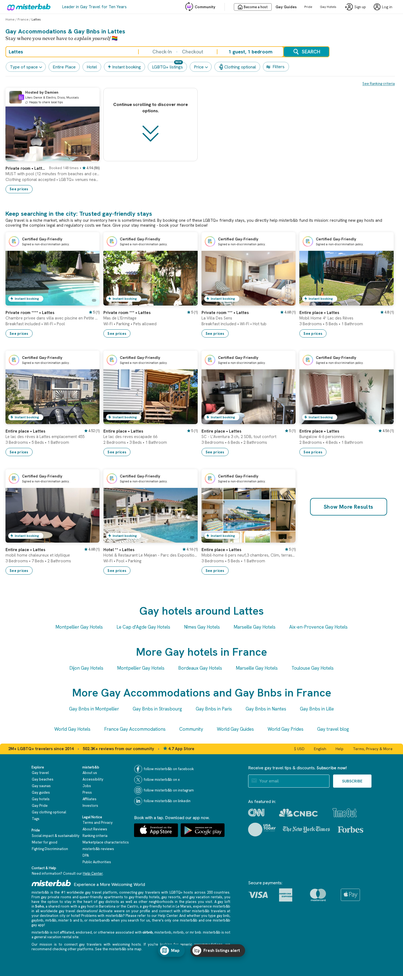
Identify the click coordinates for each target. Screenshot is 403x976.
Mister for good (44, 842)
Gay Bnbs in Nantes (266, 709)
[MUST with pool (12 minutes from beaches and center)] (90, 157)
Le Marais (183, 906)
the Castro (129, 906)
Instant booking (126, 67)
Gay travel (40, 772)
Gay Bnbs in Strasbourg (157, 709)
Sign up (360, 7)
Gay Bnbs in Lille (317, 709)
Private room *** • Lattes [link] (127, 312)
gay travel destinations (78, 911)
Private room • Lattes (25, 168)
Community (205, 6)
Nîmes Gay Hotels (202, 627)
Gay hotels (41, 799)
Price (199, 67)
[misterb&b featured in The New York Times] (306, 829)
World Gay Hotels (72, 729)
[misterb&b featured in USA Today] (262, 829)
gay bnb (223, 915)
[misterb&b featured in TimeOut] (345, 812)
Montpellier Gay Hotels (79, 627)
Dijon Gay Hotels (86, 668)
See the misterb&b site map (118, 949)
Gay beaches (42, 779)
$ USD (299, 748)
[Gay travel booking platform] (51, 883)
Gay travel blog (333, 729)
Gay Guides (286, 6)
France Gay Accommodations (135, 729)
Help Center (93, 873)
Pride (308, 7)
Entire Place (64, 67)
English (320, 748)
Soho (39, 906)
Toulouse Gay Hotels (312, 668)
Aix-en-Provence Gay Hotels (318, 627)
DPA (86, 855)
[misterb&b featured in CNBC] (298, 813)
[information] (21, 97)
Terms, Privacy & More (373, 748)
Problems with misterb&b (102, 915)
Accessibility (93, 779)
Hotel (92, 67)
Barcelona (107, 906)
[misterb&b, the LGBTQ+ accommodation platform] (27, 6)
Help (340, 748)
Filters (279, 67)
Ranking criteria (95, 835)
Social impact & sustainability (56, 835)
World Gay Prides (285, 729)
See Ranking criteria (378, 83)
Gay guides (41, 792)
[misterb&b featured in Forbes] (350, 829)
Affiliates (90, 799)
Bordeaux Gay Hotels (200, 668)
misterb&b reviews (98, 849)
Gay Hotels (328, 7)
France (23, 19)
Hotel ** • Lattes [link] (118, 549)
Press (87, 792)
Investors (90, 805)
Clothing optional (240, 67)
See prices (19, 189)
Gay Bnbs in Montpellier (94, 709)
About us (90, 772)
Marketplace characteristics (106, 842)
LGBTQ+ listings (167, 67)
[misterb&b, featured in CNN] (256, 812)
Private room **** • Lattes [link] (29, 312)
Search (311, 51)
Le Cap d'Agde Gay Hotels (143, 627)
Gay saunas (41, 786)
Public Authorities (97, 862)
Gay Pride (40, 805)
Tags (35, 818)
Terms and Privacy (98, 822)
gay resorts (170, 897)
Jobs (87, 786)
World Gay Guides (235, 729)
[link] (52, 177)
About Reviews (95, 829)
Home (10, 19)
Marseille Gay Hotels (255, 627)
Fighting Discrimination (50, 849)
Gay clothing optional (49, 812)
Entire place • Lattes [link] (319, 312)
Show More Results (348, 506)
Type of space (24, 67)
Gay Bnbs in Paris (214, 709)
